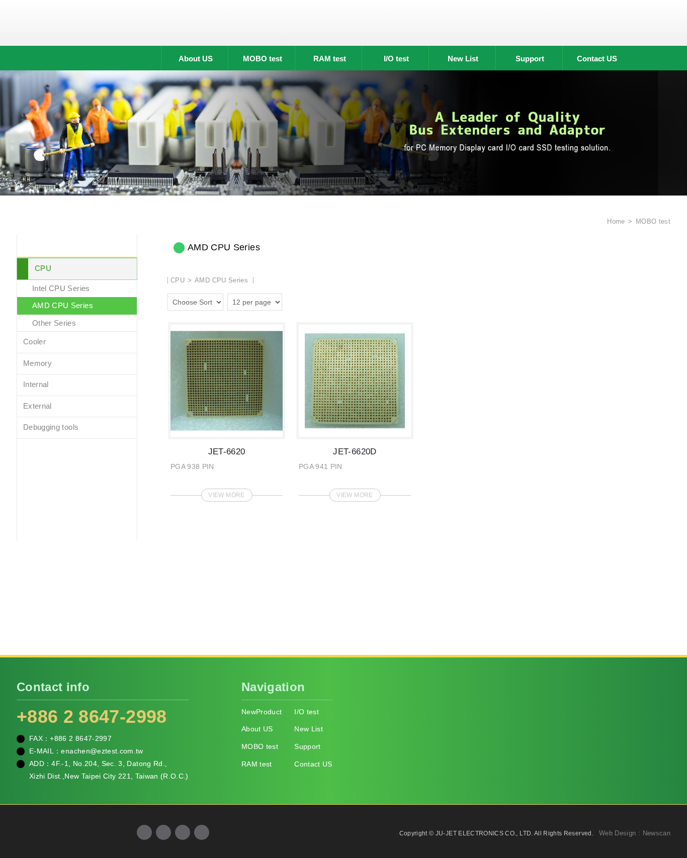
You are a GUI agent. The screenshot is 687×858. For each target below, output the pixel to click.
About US (196, 58)
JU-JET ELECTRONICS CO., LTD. (343, 23)
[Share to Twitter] (182, 832)
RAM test (329, 58)
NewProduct (261, 712)
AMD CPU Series (62, 305)
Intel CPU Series (61, 288)
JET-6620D (354, 409)
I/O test (396, 58)
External (37, 406)
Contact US (597, 58)
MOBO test (262, 58)
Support (530, 58)
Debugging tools (50, 427)
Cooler (34, 341)
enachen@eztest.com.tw (102, 751)
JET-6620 (226, 409)
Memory (37, 363)
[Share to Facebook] (144, 832)
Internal (36, 384)
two (292, 301)
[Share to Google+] (163, 832)
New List (463, 58)
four (306, 301)
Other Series (54, 323)
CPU (43, 268)
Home (615, 221)
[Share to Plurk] (201, 832)
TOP (666, 805)
